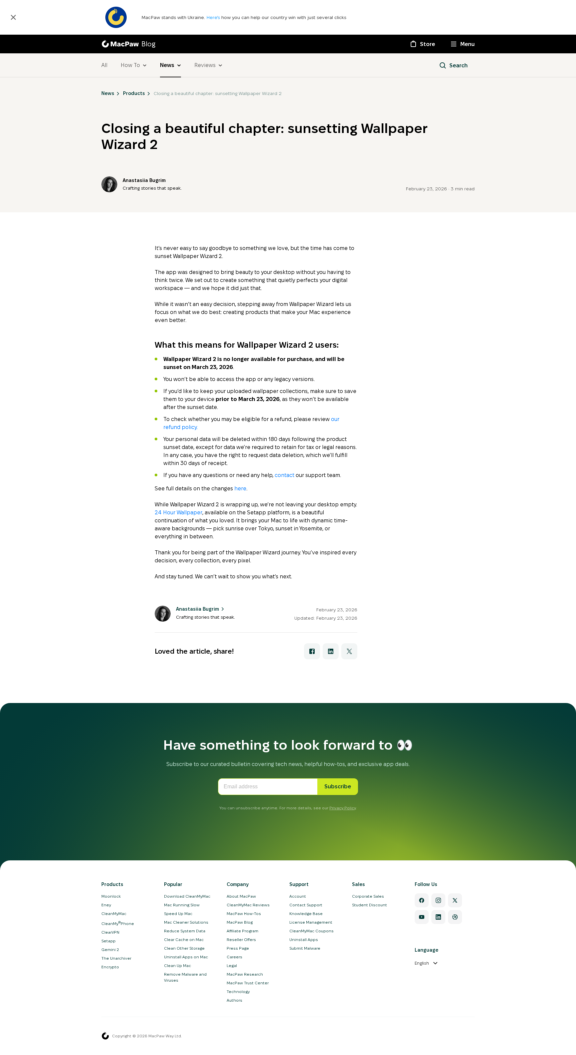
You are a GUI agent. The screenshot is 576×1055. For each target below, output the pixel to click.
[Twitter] (455, 900)
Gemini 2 (110, 949)
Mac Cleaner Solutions (186, 922)
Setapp (108, 941)
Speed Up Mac (178, 913)
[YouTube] (422, 917)
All (104, 65)
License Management (310, 922)
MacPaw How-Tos (244, 913)
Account (297, 896)
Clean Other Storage (184, 948)
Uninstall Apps (303, 939)
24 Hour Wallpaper (178, 512)
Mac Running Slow (182, 905)
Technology (238, 991)
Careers (234, 957)
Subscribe (337, 786)
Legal (232, 965)
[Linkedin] (438, 917)
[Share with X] (349, 651)
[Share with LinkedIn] (331, 651)
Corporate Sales (368, 896)
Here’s (213, 17)
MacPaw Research (245, 974)
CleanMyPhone (117, 923)
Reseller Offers (241, 939)
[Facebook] (422, 900)
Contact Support (305, 905)
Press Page (238, 948)
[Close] (13, 17)
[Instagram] (438, 900)
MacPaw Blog (240, 922)
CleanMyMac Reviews (248, 905)
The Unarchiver (116, 958)
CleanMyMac (113, 913)
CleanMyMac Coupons (311, 931)
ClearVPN (110, 932)
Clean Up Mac (177, 965)
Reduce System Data (184, 931)
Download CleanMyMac (187, 896)
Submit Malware (304, 948)
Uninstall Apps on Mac (186, 957)
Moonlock (111, 896)
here (240, 488)
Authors (234, 1000)
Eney (106, 905)
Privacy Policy (342, 808)
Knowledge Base (306, 913)
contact (284, 475)
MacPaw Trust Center (248, 983)
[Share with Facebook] (312, 651)
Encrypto (110, 967)
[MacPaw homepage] (105, 1036)
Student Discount (369, 905)
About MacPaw (241, 896)
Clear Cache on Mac (184, 939)
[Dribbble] (455, 917)
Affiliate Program (242, 931)
